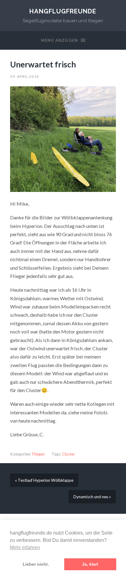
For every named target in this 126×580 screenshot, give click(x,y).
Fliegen (38, 454)
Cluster (68, 454)
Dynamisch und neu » (92, 496)
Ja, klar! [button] (90, 564)
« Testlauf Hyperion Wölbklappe (44, 480)
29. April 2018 (24, 76)
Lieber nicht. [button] (36, 564)
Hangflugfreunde (62, 11)
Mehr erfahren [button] (25, 547)
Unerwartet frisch (43, 64)
